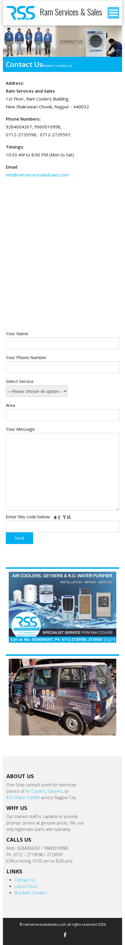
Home (47, 65)
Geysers (55, 791)
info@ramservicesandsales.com (37, 175)
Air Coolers (35, 791)
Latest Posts (26, 886)
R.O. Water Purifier (23, 797)
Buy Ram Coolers (31, 892)
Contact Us (25, 880)
